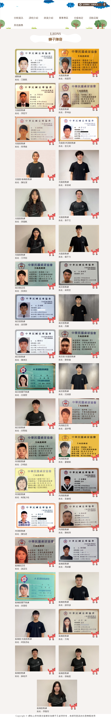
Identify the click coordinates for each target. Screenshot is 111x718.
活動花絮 (93, 18)
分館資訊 (18, 18)
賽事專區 (63, 18)
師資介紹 (48, 18)
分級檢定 (78, 18)
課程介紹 (33, 18)
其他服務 (18, 25)
